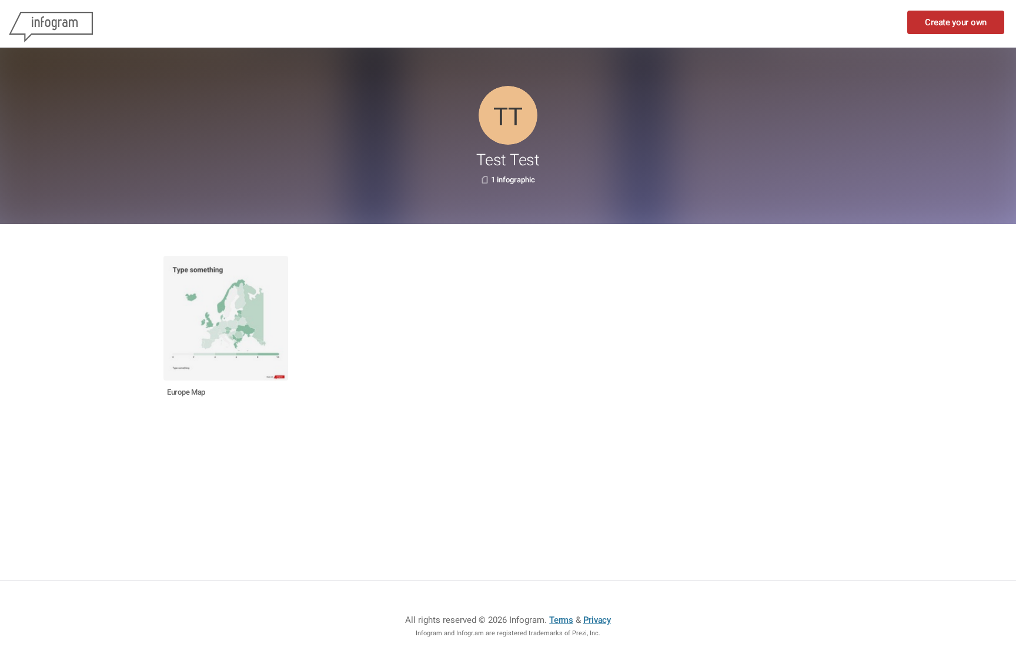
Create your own (956, 22)
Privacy (597, 620)
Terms (561, 620)
